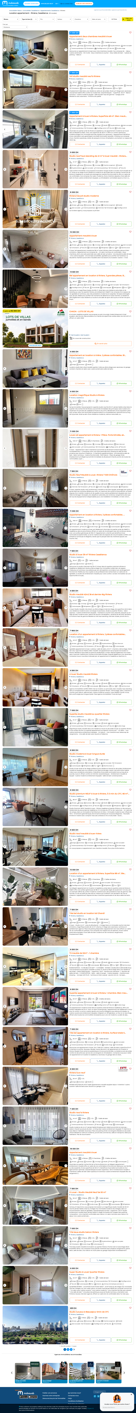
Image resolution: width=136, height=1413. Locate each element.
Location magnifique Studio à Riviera (86, 395)
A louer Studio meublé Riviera (83, 674)
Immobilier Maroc (15, 10)
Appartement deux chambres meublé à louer (90, 36)
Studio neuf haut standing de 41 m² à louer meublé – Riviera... (98, 156)
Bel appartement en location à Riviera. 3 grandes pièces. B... (97, 275)
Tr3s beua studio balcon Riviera (84, 1232)
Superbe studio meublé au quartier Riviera (89, 714)
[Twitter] (98, 1396)
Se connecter (67, 4)
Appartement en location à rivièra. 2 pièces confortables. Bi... (97, 355)
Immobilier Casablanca (31, 10)
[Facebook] (94, 1396)
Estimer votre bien (31, 3)
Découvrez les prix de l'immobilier (54, 1398)
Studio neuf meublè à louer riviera (85, 833)
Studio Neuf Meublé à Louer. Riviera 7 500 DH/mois (93, 475)
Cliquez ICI (90, 1408)
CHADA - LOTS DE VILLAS (81, 311)
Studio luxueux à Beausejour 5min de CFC (89, 1312)
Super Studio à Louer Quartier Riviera (86, 1272)
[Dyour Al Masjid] (63, 1364)
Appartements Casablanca (50, 10)
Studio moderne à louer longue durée (87, 754)
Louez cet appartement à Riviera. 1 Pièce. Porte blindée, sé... (97, 435)
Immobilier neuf (47, 3)
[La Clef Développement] (90, 1364)
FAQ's (70, 1398)
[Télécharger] (28, 1394)
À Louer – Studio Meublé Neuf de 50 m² (87, 1192)
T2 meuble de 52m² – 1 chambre (84, 953)
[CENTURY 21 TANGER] (117, 1364)
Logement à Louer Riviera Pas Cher (119, 9)
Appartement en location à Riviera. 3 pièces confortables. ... (97, 515)
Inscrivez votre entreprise (51, 1395)
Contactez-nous (73, 1395)
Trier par (5, 24)
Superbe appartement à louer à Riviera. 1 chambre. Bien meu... (98, 993)
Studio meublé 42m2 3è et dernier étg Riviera (90, 594)
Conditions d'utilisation (76, 1401)
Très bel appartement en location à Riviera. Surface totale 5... (97, 1033)
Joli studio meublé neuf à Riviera (84, 76)
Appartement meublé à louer (83, 236)
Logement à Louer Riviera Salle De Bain (102, 9)
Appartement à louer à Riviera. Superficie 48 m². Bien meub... (98, 116)
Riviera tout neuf (77, 1073)
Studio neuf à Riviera (79, 1112)
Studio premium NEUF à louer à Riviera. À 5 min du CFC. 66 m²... (99, 794)
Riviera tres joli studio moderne (84, 196)
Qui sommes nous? (74, 1393)
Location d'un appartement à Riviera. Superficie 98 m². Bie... (97, 873)
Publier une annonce (84, 3)
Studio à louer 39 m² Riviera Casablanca (88, 554)
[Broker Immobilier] (34, 1364)
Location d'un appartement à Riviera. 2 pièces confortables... (97, 634)
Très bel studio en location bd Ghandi (87, 913)
